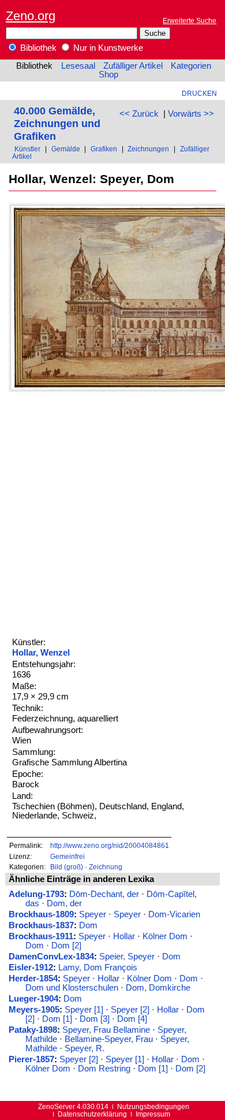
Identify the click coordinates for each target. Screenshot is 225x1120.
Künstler (27, 148)
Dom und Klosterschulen (71, 987)
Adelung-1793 (36, 894)
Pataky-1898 (33, 1030)
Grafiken (104, 148)
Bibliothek (37, 48)
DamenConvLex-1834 (51, 956)
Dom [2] (66, 945)
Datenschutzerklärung (92, 1114)
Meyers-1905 (34, 1009)
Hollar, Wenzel (41, 652)
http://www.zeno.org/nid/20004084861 (109, 845)
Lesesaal (78, 65)
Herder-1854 (33, 978)
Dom (88, 925)
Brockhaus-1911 (41, 936)
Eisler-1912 (31, 967)
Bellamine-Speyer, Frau (109, 1039)
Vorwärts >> (191, 113)
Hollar (124, 936)
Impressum (153, 1114)
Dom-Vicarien (174, 914)
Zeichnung (105, 866)
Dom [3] (95, 1019)
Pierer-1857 (31, 1059)
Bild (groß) (66, 866)
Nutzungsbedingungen (153, 1106)
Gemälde (65, 148)
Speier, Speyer (127, 956)
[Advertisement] (112, 513)
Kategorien (191, 65)
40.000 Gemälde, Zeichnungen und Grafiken (57, 123)
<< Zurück (139, 113)
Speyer (92, 914)
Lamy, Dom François (97, 967)
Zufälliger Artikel (133, 65)
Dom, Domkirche (158, 987)
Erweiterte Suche (189, 20)
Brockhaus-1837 (41, 925)
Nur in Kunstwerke (107, 48)
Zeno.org (30, 16)
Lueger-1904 (33, 998)
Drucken (199, 93)
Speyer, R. (84, 1048)
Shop (108, 74)
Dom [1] (57, 1019)
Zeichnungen (148, 148)
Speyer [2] (130, 1009)
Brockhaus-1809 (41, 914)
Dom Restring (104, 1068)
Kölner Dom (164, 936)
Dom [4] (132, 1019)
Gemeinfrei (67, 856)
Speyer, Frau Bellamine (106, 1030)
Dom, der (64, 903)
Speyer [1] (84, 1009)
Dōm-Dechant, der (104, 894)
